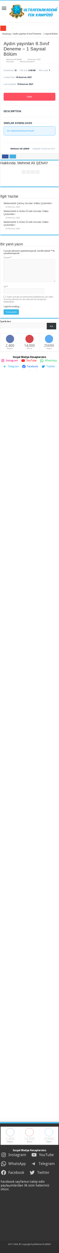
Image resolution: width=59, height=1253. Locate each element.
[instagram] (33, 1248)
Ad (6, 286)
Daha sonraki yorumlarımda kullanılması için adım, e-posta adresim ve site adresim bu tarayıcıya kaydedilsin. (29, 299)
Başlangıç (6, 34)
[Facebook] (24, 1248)
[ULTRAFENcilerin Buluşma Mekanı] (29, 11)
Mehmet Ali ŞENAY (14, 59)
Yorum (7, 257)
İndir (29, 96)
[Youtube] (30, 1248)
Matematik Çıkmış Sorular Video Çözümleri (28, 203)
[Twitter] (27, 1248)
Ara (51, 326)
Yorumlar (10, 62)
